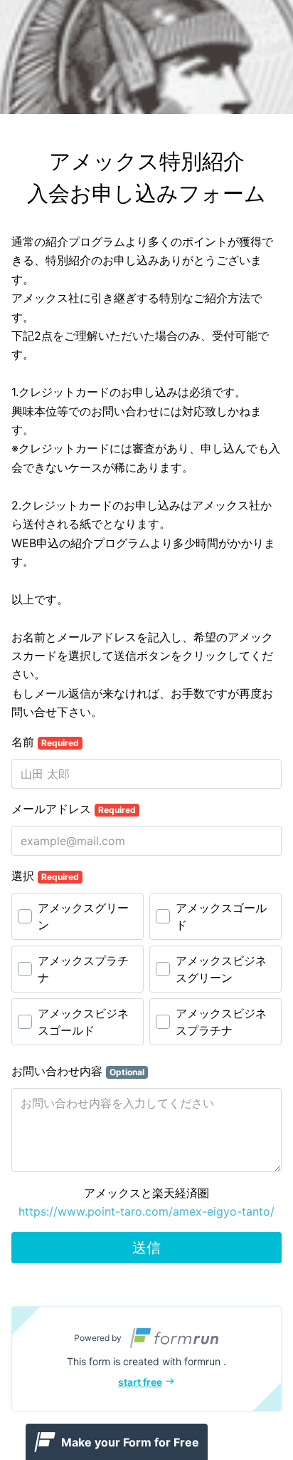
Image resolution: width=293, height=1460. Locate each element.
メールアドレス (73, 809)
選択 (45, 876)
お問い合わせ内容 (77, 1071)
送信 (146, 1247)
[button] (146, 1359)
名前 (45, 742)
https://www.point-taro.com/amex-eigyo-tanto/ (146, 1211)
